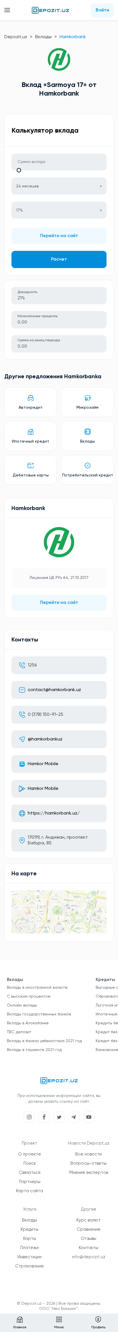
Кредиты (29, 1229)
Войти (102, 10)
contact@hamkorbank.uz (54, 690)
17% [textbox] (19, 210)
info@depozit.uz (88, 1257)
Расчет (59, 259)
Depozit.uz (15, 37)
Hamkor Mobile (43, 764)
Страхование (29, 1266)
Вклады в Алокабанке (28, 1023)
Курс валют (88, 1220)
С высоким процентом (28, 996)
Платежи (29, 1248)
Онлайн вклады (22, 1005)
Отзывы (88, 1238)
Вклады (43, 37)
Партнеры (29, 1182)
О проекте (29, 1154)
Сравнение (89, 1229)
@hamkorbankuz (45, 739)
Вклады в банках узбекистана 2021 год (44, 1041)
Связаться (29, 1172)
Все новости (88, 1154)
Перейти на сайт (59, 236)
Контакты (88, 1248)
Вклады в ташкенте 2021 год (34, 1050)
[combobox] (59, 186)
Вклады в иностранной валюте (37, 988)
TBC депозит (19, 1032)
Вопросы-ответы (88, 1163)
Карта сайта (29, 1191)
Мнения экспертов (88, 1172)
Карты (29, 1238)
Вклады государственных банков (39, 1014)
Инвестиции (29, 1257)
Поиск (29, 1163)
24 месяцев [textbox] (27, 186)
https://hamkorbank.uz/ (54, 813)
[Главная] (50, 10)
